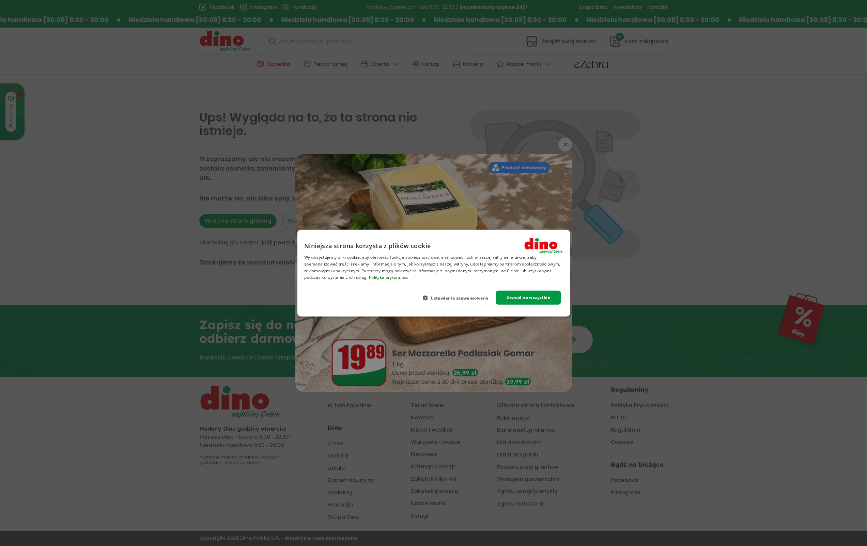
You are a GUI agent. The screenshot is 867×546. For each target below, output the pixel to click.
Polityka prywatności (389, 277)
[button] (458, 298)
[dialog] (433, 273)
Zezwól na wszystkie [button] (528, 297)
